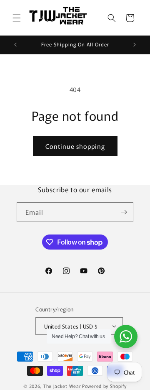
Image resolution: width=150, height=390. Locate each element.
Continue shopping (75, 146)
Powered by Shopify (104, 385)
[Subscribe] (124, 212)
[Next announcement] (134, 45)
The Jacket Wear (62, 385)
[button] (17, 18)
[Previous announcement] (15, 45)
